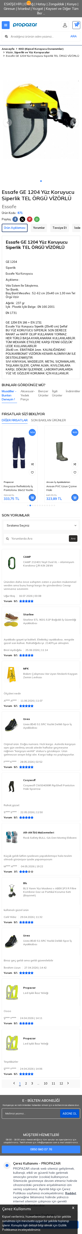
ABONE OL (70, 1113)
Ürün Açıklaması (14, 227)
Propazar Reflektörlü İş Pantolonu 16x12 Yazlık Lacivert (18, 488)
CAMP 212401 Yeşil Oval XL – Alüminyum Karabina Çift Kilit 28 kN (48, 563)
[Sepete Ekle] (32, 497)
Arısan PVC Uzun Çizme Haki (61, 488)
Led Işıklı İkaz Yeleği (35, 993)
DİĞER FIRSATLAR (15, 420)
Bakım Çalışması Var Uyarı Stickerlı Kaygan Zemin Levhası (50, 675)
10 (45, 1083)
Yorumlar (39, 227)
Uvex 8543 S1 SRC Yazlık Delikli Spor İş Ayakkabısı (47, 726)
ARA (73, 36)
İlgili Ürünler (57, 393)
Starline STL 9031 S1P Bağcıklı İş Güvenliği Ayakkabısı (49, 621)
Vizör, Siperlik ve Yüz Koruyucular (28, 52)
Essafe (9, 206)
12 (61, 1083)
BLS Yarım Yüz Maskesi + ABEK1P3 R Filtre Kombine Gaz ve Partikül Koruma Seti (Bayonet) (49, 892)
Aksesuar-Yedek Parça (28, 395)
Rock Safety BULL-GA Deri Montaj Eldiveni (50, 837)
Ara (73, 538)
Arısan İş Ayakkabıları (58, 482)
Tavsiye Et (59, 227)
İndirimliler (73, 391)
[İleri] (68, 1083)
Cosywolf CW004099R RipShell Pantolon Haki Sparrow (49, 787)
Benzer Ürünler (43, 393)
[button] (41, 181)
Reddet (70, 1193)
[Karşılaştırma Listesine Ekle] (32, 464)
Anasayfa (8, 48)
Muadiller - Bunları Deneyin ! (9, 395)
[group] (41, 120)
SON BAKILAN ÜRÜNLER (48, 420)
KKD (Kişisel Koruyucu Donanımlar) (41, 48)
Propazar (9, 482)
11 (53, 1083)
